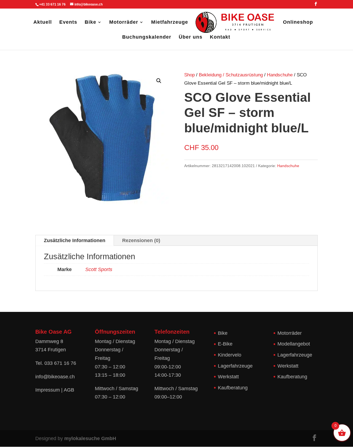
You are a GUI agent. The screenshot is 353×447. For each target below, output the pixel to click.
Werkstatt (228, 376)
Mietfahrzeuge (169, 22)
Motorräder (123, 22)
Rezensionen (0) (141, 240)
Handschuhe (280, 74)
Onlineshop (298, 22)
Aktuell (42, 22)
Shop (189, 74)
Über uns (190, 37)
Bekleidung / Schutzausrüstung (231, 74)
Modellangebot (293, 344)
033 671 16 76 (60, 363)
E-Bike (225, 344)
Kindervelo (229, 355)
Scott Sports (98, 269)
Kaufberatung (233, 387)
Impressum (47, 390)
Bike (90, 22)
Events (68, 22)
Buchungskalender (146, 37)
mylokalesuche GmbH (90, 438)
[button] (159, 81)
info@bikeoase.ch (55, 376)
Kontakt (220, 37)
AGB (69, 390)
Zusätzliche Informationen (74, 240)
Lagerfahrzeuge (235, 366)
